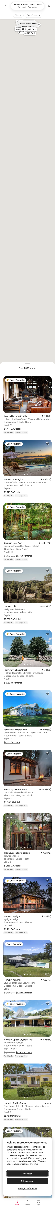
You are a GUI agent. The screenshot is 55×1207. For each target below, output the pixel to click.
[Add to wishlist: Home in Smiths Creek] (47, 1067)
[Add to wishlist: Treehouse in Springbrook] (47, 817)
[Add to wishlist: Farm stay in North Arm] (47, 693)
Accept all (27, 1173)
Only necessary (27, 1181)
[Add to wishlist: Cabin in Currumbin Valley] (47, 1130)
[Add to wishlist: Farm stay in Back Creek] (47, 634)
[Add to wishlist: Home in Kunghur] (47, 944)
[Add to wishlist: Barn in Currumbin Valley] (47, 380)
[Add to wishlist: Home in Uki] (47, 570)
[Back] (6, 6)
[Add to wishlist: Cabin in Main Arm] (47, 507)
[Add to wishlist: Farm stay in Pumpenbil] (47, 753)
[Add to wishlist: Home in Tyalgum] (47, 880)
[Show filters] (49, 6)
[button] (12, 428)
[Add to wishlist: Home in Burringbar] (47, 443)
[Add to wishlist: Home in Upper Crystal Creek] (47, 1003)
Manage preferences (27, 1188)
